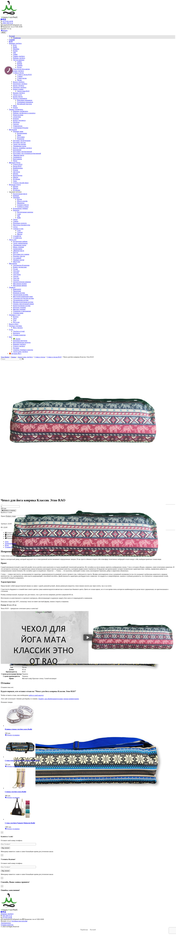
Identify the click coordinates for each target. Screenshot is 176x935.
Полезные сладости (20, 223)
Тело (14, 320)
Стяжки (20, 76)
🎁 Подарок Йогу (15, 353)
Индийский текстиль (24, 104)
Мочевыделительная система (23, 302)
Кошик (5, 30)
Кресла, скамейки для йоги (22, 148)
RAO (15, 45)
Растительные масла (20, 194)
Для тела (16, 280)
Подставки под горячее (21, 254)
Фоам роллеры (18, 115)
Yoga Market (5, 357)
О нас (11, 329)
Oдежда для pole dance (21, 183)
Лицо (15, 318)
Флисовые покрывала (24, 100)
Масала (19, 234)
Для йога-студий (19, 331)
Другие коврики (18, 60)
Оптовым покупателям (19, 921)
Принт (3, 516)
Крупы (19, 199)
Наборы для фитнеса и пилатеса (24, 113)
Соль (19, 230)
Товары (13, 357)
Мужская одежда (15, 184)
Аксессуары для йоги (16, 71)
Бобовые (16, 195)
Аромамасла (17, 157)
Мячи (15, 106)
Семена (15, 221)
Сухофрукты (17, 238)
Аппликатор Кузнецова (21, 265)
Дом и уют (12, 239)
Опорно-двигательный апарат (23, 304)
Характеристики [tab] (10, 543)
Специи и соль (18, 228)
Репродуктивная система (21, 306)
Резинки (16, 118)
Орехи (15, 219)
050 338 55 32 (7, 915)
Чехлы (19, 80)
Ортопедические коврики (22, 282)
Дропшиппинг (6, 923)
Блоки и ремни (18, 89)
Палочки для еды (19, 256)
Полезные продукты (20, 340)
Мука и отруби (22, 201)
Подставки (21, 137)
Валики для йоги (19, 93)
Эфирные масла (18, 155)
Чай (18, 216)
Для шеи (16, 272)
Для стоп (16, 278)
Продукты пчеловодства (21, 225)
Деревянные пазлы (19, 146)
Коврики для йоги (15, 43)
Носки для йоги (18, 85)
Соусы (15, 227)
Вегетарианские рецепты (22, 342)
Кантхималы (17, 159)
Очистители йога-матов (21, 69)
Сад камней (17, 258)
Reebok (19, 63)
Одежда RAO (17, 164)
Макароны (20, 203)
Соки (19, 214)
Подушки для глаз (19, 142)
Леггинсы (16, 172)
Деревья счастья (18, 260)
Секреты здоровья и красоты (23, 350)
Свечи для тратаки (19, 144)
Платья (15, 170)
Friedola (19, 65)
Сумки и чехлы (18, 73)
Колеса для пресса (19, 120)
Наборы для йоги (19, 58)
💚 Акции (16, 339)
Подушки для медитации (21, 140)
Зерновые (16, 197)
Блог (10, 337)
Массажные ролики (20, 283)
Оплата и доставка (15, 326)
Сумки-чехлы (22, 78)
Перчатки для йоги (19, 87)
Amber (15, 54)
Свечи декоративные (20, 243)
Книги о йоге (13, 324)
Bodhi (15, 47)
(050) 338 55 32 (8, 23)
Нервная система (19, 293)
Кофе (19, 217)
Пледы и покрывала (20, 98)
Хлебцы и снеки (23, 206)
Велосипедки (17, 175)
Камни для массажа (20, 267)
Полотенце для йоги (20, 84)
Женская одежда (14, 162)
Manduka (16, 49)
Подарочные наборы (20, 241)
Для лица (16, 271)
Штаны (15, 173)
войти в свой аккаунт (36, 695)
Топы (15, 181)
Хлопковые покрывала (25, 102)
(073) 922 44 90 (8, 21)
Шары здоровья (18, 247)
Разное (15, 107)
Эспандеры (17, 117)
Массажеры (13, 263)
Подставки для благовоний (22, 151)
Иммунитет (17, 289)
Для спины (17, 274)
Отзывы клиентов (19, 335)
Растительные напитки (25, 212)
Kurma (15, 51)
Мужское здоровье (19, 307)
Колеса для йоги (18, 82)
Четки (15, 161)
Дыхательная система (20, 294)
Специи (20, 232)
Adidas (19, 62)
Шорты (15, 177)
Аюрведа (12, 287)
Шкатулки (16, 261)
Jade (14, 52)
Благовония (17, 150)
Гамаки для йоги (19, 56)
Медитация (13, 129)
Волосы (15, 317)
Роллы (19, 67)
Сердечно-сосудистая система (23, 298)
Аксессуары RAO (23, 91)
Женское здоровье (19, 309)
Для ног (16, 276)
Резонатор (20, 139)
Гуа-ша (15, 269)
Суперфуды (17, 236)
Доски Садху (17, 95)
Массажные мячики (20, 285)
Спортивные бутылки (20, 128)
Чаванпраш (17, 291)
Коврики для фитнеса (20, 111)
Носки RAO (17, 166)
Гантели (16, 124)
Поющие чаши (18, 131)
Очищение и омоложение (22, 311)
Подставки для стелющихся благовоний (27, 153)
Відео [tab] (7, 545)
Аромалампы (17, 249)
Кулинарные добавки (20, 208)
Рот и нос (16, 322)
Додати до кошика (13, 735)
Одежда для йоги (19, 346)
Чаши (19, 135)
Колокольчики (22, 133)
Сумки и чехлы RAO (24, 74)
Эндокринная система (20, 300)
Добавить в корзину (9, 510)
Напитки (16, 210)
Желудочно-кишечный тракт (23, 296)
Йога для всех (18, 328)
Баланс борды (18, 96)
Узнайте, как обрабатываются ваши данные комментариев (58, 699)
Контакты (16, 333)
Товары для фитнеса (16, 109)
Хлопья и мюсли (23, 205)
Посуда (15, 252)
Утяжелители (17, 126)
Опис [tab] (7, 541)
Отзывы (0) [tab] (9, 547)
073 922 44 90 (7, 917)
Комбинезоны (18, 168)
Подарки (16, 348)
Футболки (16, 179)
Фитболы (16, 122)
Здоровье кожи (18, 313)
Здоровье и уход (14, 315)
